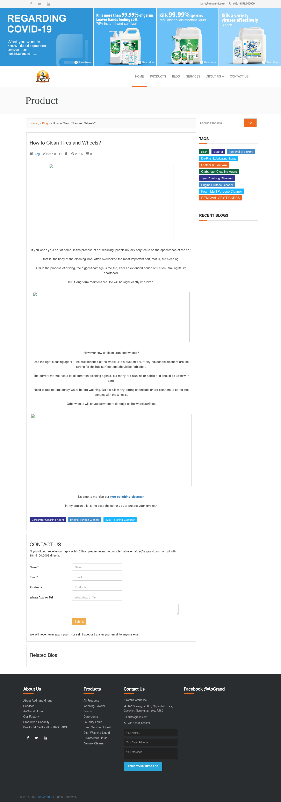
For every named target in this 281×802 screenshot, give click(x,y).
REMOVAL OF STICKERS (220, 197)
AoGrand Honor (33, 711)
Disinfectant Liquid (95, 738)
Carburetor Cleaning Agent (48, 520)
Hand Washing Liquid (97, 727)
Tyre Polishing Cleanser (120, 520)
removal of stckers (241, 151)
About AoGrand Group (37, 700)
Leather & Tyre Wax (214, 165)
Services (28, 706)
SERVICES (193, 76)
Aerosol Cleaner (94, 743)
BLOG (176, 76)
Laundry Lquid (93, 722)
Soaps (88, 711)
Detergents (91, 716)
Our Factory (31, 716)
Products (36, 587)
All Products (91, 700)
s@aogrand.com (214, 3)
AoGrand (44, 797)
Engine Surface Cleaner (84, 520)
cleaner (218, 151)
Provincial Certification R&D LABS (45, 727)
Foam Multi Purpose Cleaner (221, 191)
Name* (34, 567)
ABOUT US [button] (214, 76)
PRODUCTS (158, 76)
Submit (79, 621)
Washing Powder (94, 706)
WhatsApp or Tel (41, 597)
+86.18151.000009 (244, 3)
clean (204, 151)
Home (33, 123)
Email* (34, 577)
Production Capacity (36, 722)
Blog (45, 123)
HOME (139, 76)
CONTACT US (239, 76)
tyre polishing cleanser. (127, 496)
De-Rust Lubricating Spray (218, 158)
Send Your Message (143, 766)
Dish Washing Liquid (97, 732)
